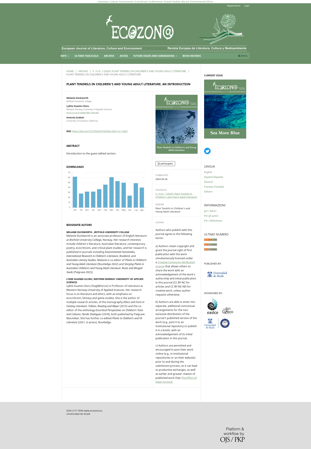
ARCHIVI (109, 55)
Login (246, 5)
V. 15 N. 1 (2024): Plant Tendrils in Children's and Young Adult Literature (139, 71)
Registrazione (233, 5)
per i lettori (210, 210)
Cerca (243, 55)
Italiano (208, 191)
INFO (63, 55)
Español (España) (213, 177)
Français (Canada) (214, 186)
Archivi (83, 71)
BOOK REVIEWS (192, 55)
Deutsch (208, 181)
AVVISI (124, 55)
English (208, 172)
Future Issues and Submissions (154, 55)
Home (70, 71)
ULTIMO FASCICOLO (86, 55)
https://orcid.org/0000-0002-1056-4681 (82, 113)
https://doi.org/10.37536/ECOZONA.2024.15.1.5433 (99, 131)
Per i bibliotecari (213, 220)
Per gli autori (211, 215)
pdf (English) (166, 163)
